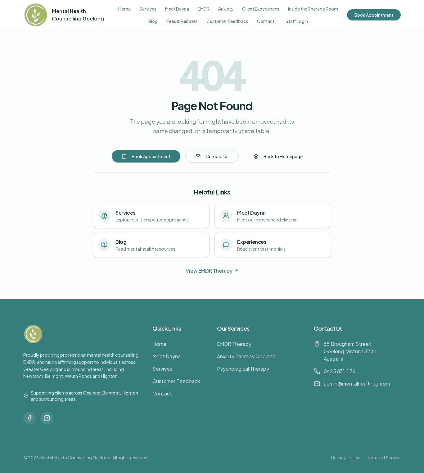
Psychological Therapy (243, 368)
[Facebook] (29, 418)
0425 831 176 (339, 371)
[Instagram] (47, 418)
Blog (153, 21)
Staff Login (297, 21)
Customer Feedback (227, 21)
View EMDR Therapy (209, 270)
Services (147, 8)
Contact (265, 21)
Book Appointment (373, 15)
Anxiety (225, 8)
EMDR (204, 8)
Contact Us (216, 156)
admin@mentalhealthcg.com (357, 383)
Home (124, 8)
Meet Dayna (177, 8)
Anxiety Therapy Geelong (246, 356)
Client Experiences (260, 8)
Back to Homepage (283, 156)
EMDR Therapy (234, 344)
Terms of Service (384, 457)
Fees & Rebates (182, 21)
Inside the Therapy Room (313, 8)
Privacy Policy (345, 457)
